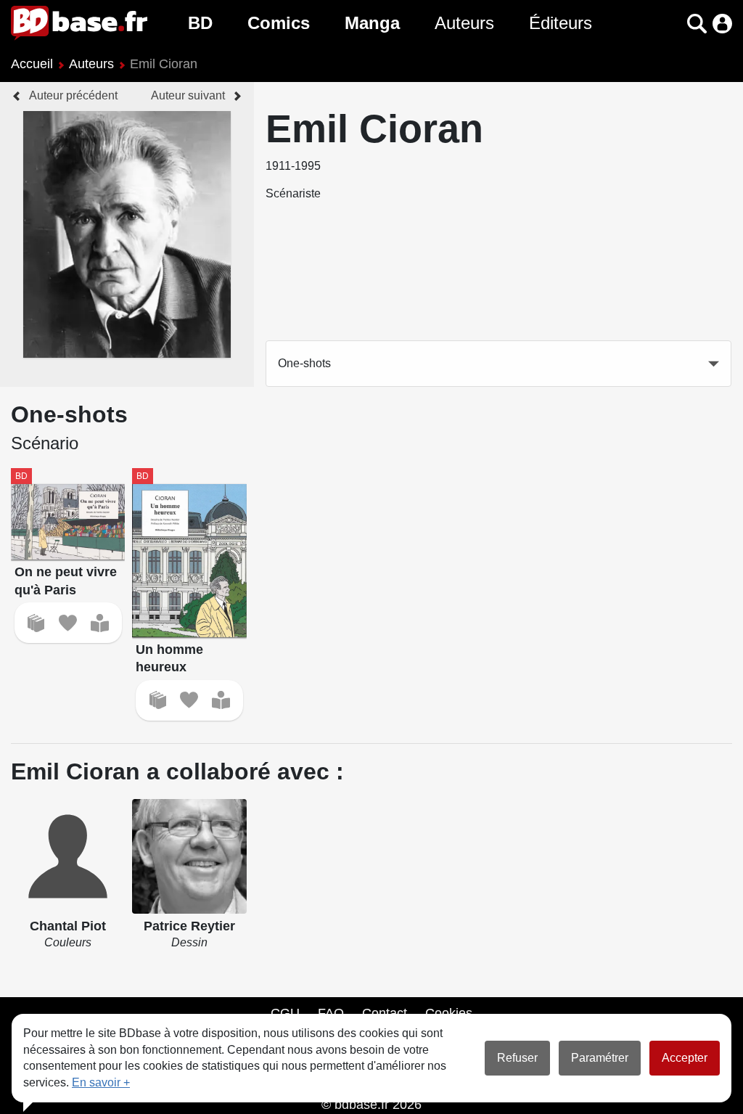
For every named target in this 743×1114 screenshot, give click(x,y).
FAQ (331, 1013)
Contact (384, 1013)
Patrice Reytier (189, 926)
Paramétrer (599, 1058)
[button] (671, 23)
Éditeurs (560, 23)
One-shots (304, 363)
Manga (372, 23)
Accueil (32, 64)
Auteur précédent (73, 95)
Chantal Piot (68, 926)
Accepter (684, 1058)
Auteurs (464, 23)
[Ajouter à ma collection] (36, 623)
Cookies (448, 1013)
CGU (285, 1013)
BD (200, 23)
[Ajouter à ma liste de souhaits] (68, 623)
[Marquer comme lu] (100, 623)
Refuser (517, 1058)
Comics (278, 23)
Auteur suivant (188, 95)
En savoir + (101, 1082)
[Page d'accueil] (79, 23)
